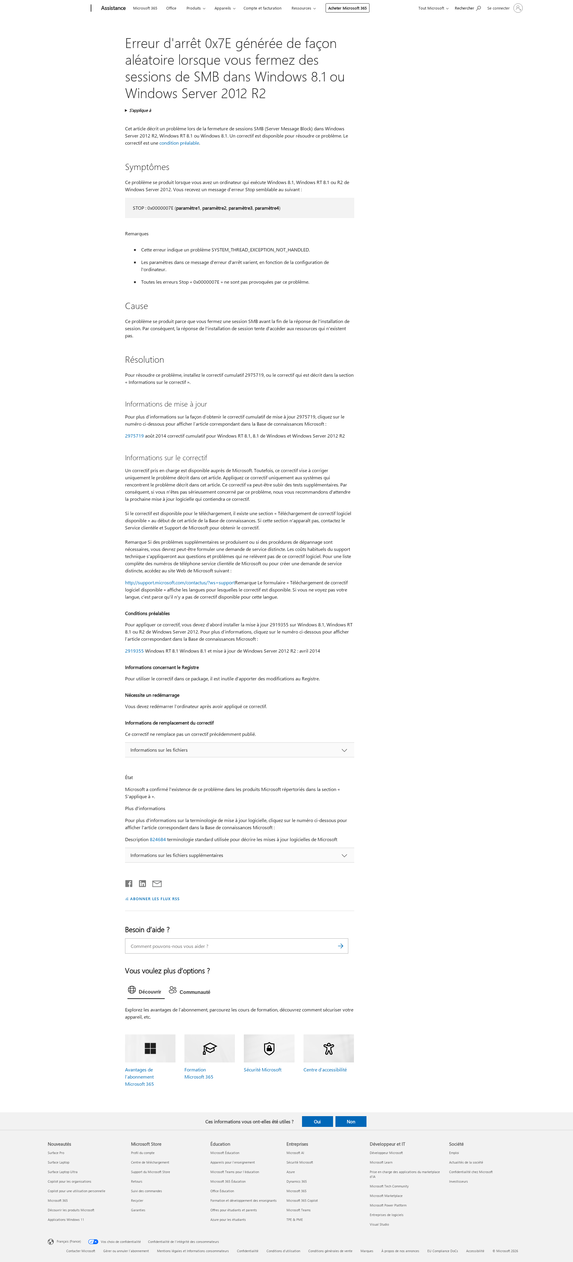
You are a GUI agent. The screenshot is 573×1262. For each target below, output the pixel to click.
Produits (194, 7)
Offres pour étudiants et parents (233, 1210)
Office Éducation (222, 1191)
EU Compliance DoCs (442, 1251)
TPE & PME (294, 1219)
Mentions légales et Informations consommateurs (193, 1251)
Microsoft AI (295, 1152)
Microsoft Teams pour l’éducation (234, 1172)
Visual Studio (379, 1224)
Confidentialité (247, 1251)
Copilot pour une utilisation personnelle (76, 1191)
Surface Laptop (58, 1162)
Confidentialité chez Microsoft (471, 1172)
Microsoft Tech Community (389, 1186)
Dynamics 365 (296, 1181)
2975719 (134, 435)
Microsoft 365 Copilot (302, 1200)
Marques (367, 1251)
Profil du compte (143, 1152)
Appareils (223, 7)
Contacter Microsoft (80, 1251)
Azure (290, 1172)
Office (171, 7)
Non (351, 1121)
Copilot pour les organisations (69, 1181)
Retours (136, 1181)
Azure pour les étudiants (228, 1219)
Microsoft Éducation (224, 1152)
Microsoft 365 (145, 7)
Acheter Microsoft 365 (347, 7)
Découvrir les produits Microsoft (71, 1210)
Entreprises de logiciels (386, 1214)
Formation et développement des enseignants (243, 1200)
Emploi (454, 1152)
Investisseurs (458, 1181)
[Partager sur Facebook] (129, 882)
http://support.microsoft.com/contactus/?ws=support (180, 582)
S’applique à (140, 110)
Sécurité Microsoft (262, 1069)
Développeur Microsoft (386, 1152)
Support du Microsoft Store (150, 1172)
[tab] (146, 991)
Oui (317, 1121)
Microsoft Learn (381, 1162)
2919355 (134, 651)
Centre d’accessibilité (325, 1069)
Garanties (138, 1210)
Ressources (301, 7)
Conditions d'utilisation (283, 1251)
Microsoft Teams (298, 1210)
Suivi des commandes (146, 1191)
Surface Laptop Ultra (63, 1172)
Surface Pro (56, 1152)
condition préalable (179, 143)
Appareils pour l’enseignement (232, 1162)
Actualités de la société (466, 1162)
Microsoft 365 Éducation (228, 1181)
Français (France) (69, 1241)
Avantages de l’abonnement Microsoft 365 (139, 1076)
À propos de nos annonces (400, 1251)
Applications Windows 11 (66, 1219)
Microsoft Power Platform (388, 1205)
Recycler (137, 1200)
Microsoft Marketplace (386, 1195)
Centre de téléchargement (150, 1162)
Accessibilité (475, 1251)
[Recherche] (340, 946)
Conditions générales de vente (330, 1251)
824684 (158, 839)
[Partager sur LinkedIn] (140, 882)
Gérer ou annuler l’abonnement (126, 1251)
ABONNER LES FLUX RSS (155, 898)
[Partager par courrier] (154, 882)
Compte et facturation (262, 7)
